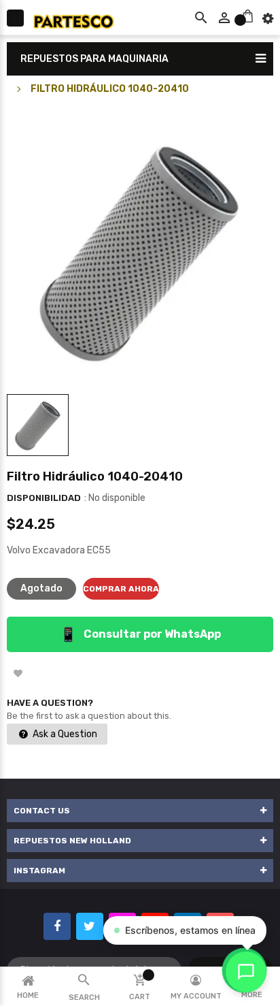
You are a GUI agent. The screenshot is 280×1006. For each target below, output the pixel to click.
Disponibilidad (44, 498)
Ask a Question (64, 734)
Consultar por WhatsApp (140, 634)
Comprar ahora (121, 589)
